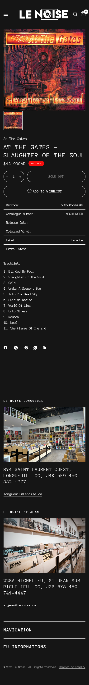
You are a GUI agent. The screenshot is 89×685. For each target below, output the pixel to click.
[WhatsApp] (36, 348)
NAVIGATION (18, 629)
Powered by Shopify (72, 667)
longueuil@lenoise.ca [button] (23, 494)
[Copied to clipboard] (45, 348)
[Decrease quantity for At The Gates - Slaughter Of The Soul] (7, 176)
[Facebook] (6, 348)
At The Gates (15, 139)
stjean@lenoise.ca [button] (20, 605)
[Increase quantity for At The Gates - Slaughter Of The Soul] (20, 176)
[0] (82, 14)
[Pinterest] (27, 348)
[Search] (75, 14)
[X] (17, 348)
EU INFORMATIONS (25, 646)
